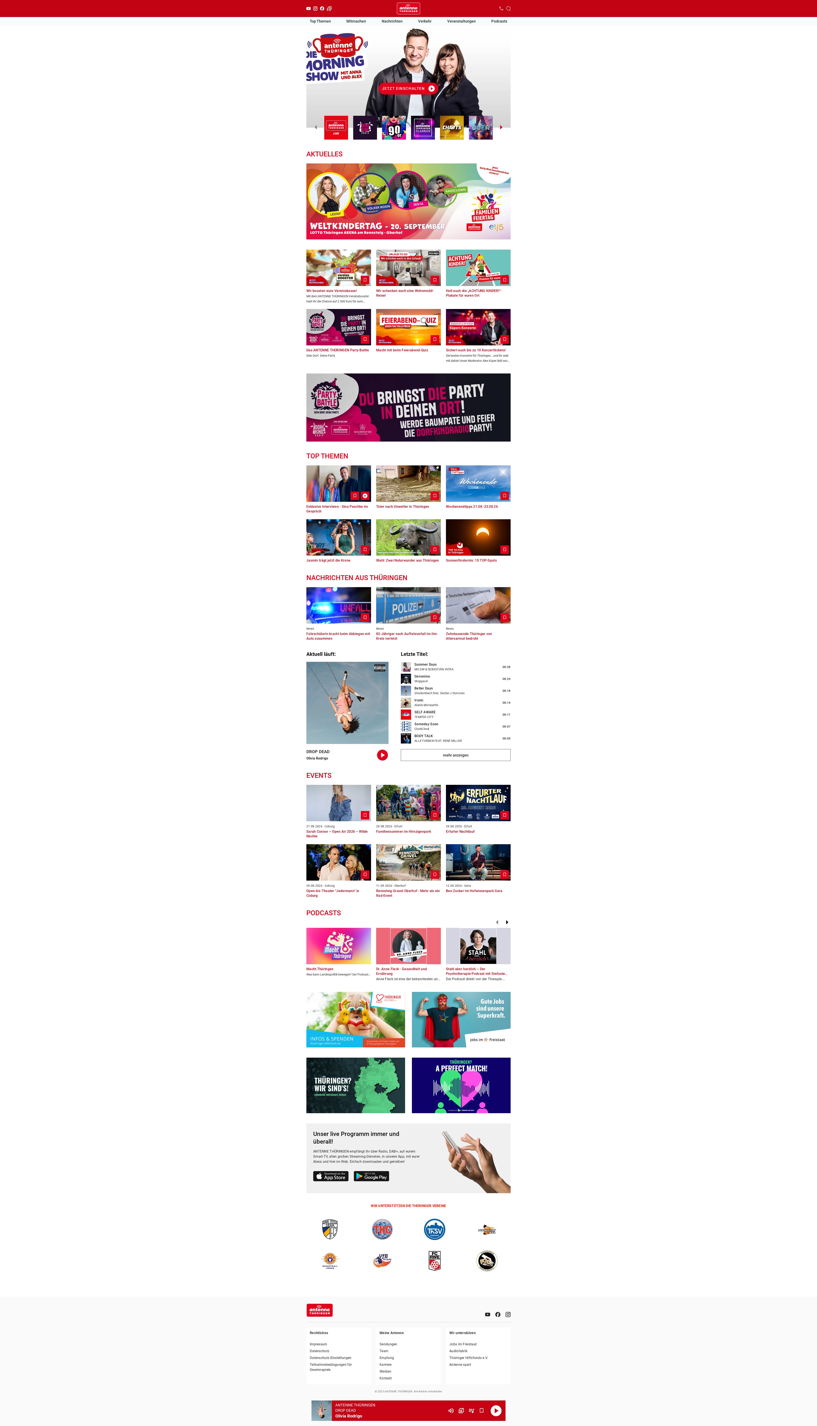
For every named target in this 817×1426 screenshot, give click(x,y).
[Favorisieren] (481, 1410)
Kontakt (386, 1378)
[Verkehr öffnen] (329, 8)
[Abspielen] (496, 1411)
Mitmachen (356, 21)
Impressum (318, 1344)
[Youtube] (308, 8)
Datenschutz (319, 1351)
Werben (385, 1371)
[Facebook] (322, 8)
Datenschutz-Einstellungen (330, 1358)
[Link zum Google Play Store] (371, 1177)
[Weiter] (507, 922)
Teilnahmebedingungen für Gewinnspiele (331, 1367)
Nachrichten (392, 21)
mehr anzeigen (455, 755)
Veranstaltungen (461, 21)
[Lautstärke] (451, 1410)
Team (384, 1351)
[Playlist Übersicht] (471, 1410)
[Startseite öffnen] (408, 8)
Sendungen (388, 1344)
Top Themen (320, 21)
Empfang (387, 1358)
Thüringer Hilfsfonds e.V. (468, 1358)
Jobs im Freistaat (463, 1344)
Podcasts (499, 21)
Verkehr (424, 21)
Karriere (385, 1365)
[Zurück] (497, 922)
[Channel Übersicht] (461, 1410)
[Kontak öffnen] (501, 8)
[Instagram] (315, 8)
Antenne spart (460, 1365)
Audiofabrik (458, 1351)
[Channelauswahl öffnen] (508, 8)
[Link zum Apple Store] (331, 1177)
